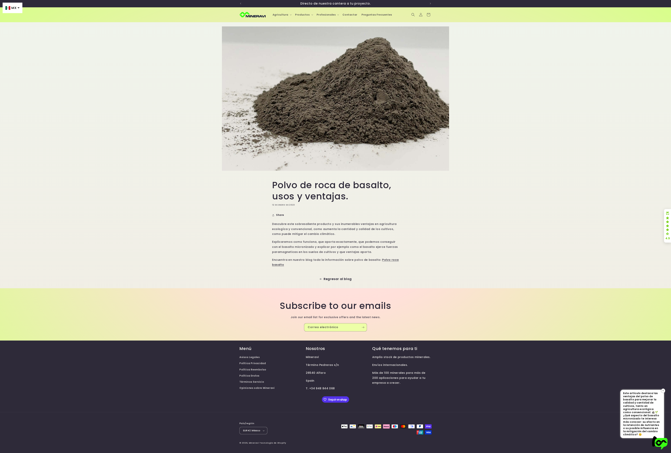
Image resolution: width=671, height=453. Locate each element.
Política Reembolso (252, 369)
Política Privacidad (252, 363)
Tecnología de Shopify (272, 442)
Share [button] (280, 215)
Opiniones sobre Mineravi (257, 388)
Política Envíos (249, 375)
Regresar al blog (338, 279)
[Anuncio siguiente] (430, 3)
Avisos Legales (249, 357)
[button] (281, 14)
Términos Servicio (251, 382)
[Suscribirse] (363, 327)
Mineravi (254, 442)
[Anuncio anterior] (240, 3)
